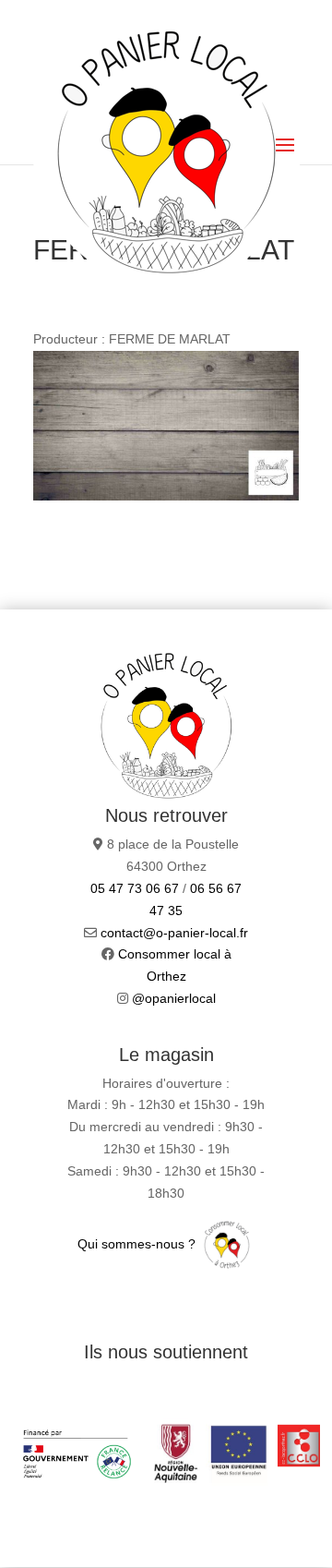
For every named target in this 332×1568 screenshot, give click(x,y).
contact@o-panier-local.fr (174, 932)
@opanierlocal (174, 998)
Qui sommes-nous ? (138, 1243)
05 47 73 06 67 (134, 888)
